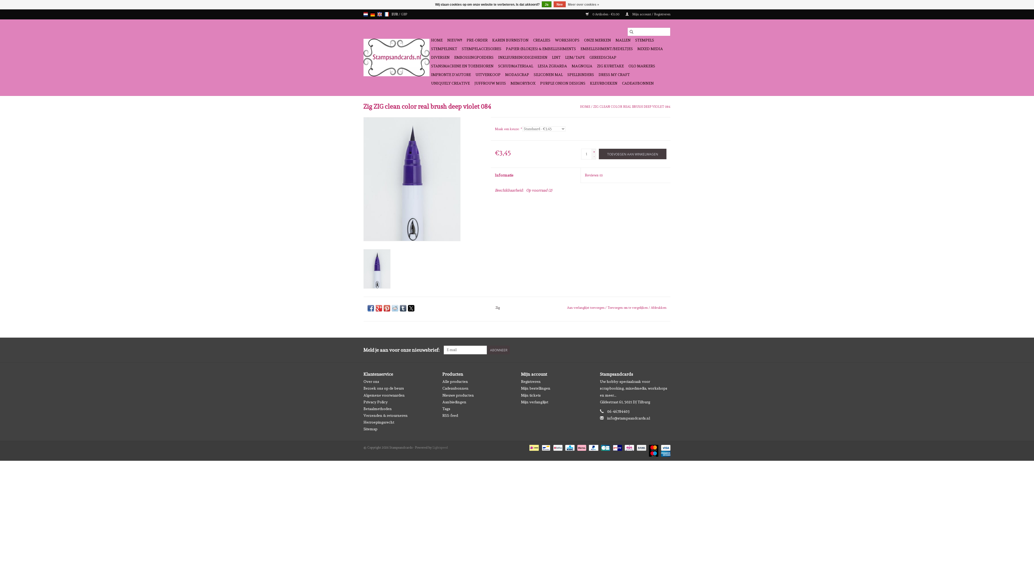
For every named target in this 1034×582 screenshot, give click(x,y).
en (380, 14)
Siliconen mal (548, 74)
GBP (404, 14)
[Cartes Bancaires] (605, 447)
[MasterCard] (653, 447)
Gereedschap (602, 57)
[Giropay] (617, 447)
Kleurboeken (603, 83)
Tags (446, 409)
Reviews (594, 175)
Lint (556, 57)
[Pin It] (387, 308)
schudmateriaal (515, 66)
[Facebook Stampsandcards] (656, 350)
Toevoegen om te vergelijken (628, 308)
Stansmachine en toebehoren (462, 66)
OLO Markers (641, 66)
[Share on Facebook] (371, 308)
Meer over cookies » (583, 4)
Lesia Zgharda (552, 66)
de (373, 14)
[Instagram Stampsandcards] (666, 350)
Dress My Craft (614, 74)
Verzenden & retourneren (386, 415)
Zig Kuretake (610, 66)
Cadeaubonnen (638, 83)
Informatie (504, 175)
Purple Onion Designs (562, 83)
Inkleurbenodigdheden (522, 57)
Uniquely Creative (450, 83)
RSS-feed (450, 415)
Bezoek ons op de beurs (384, 388)
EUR (395, 14)
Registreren (531, 381)
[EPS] (629, 447)
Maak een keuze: (508, 129)
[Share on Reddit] (395, 308)
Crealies (541, 40)
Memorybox (523, 83)
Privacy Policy (376, 402)
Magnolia (582, 66)
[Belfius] (557, 447)
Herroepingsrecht (379, 422)
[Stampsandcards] (396, 57)
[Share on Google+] (379, 308)
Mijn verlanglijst (534, 402)
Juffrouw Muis (490, 83)
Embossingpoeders (474, 57)
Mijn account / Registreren (650, 14)
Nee (560, 4)
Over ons (371, 381)
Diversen (440, 57)
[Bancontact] (545, 447)
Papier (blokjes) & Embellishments (541, 49)
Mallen (623, 40)
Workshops (567, 40)
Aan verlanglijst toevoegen (586, 308)
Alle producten (455, 381)
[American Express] (664, 453)
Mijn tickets (531, 395)
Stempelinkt (444, 49)
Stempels (644, 40)
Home (437, 40)
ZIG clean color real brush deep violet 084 (631, 107)
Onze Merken (597, 40)
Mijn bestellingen (535, 388)
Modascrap (517, 74)
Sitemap (371, 429)
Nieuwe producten (458, 395)
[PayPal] (593, 447)
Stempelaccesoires (481, 49)
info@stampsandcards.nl (628, 418)
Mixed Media (650, 49)
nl (366, 14)
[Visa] (664, 447)
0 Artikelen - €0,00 (606, 14)
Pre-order (477, 40)
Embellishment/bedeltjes (607, 49)
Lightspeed (440, 447)
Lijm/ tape (575, 57)
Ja (547, 4)
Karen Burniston (510, 40)
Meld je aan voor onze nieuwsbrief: (402, 350)
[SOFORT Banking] (581, 447)
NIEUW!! (454, 40)
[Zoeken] (631, 31)
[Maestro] (653, 453)
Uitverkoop (488, 74)
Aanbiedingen (454, 402)
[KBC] (569, 447)
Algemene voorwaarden (384, 395)
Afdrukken (658, 308)
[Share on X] (411, 308)
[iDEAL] (533, 447)
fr (387, 14)
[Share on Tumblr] (403, 308)
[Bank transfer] (641, 447)
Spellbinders (580, 74)
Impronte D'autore (451, 74)
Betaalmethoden (378, 409)
